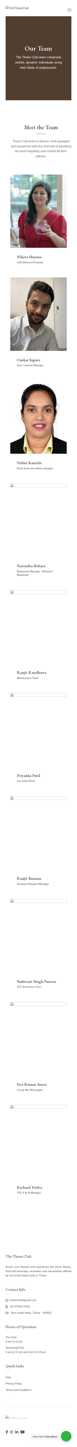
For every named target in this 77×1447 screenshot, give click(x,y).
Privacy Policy (14, 1383)
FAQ (8, 1377)
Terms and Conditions (18, 1389)
